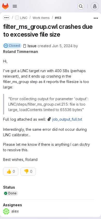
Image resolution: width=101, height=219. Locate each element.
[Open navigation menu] (15, 6)
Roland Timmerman (20, 51)
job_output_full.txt (67, 119)
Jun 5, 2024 (62, 46)
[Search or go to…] (81, 6)
